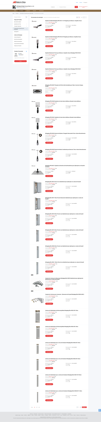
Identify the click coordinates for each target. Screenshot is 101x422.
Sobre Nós (28, 10)
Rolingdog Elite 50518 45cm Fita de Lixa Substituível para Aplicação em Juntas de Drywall (64, 213)
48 (39, 407)
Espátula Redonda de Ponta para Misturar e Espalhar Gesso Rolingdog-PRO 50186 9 (63, 69)
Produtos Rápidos (64, 413)
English (22, 415)
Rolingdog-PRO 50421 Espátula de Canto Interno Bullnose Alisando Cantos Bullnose (63, 117)
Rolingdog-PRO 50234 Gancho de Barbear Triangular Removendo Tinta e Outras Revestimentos (65, 133)
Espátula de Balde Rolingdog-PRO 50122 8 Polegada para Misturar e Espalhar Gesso (63, 36)
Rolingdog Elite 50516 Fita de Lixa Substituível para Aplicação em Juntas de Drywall (63, 181)
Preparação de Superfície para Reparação (19, 29)
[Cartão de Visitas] (26, 51)
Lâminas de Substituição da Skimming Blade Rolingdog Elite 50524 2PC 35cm (61, 326)
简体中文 (25, 415)
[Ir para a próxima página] (86, 17)
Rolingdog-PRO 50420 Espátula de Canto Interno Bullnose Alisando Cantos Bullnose (63, 101)
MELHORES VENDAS (17, 21)
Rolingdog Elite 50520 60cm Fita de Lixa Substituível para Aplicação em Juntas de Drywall (64, 246)
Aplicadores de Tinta (17, 24)
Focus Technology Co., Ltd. (49, 417)
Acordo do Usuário (41, 413)
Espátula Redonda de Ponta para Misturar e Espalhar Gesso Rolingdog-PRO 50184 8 (63, 52)
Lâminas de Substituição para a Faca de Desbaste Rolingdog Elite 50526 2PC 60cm (62, 358)
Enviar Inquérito (49, 30)
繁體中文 (29, 415)
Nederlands (64, 415)
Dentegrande (16, 31)
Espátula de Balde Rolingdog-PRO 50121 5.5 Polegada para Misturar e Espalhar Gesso (63, 20)
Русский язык (54, 415)
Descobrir (34, 10)
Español (39, 415)
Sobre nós (31, 413)
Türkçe (74, 415)
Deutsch (43, 415)
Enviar (21, 61)
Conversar (21, 54)
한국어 (58, 415)
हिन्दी (68, 415)
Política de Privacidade (48, 413)
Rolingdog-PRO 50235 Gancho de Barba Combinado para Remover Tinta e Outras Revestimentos (65, 149)
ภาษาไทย (71, 415)
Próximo (84, 407)
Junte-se (80, 2)
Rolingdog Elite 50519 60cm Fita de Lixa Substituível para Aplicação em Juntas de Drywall (64, 230)
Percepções (69, 413)
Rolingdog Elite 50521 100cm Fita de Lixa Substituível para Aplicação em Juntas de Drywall (64, 262)
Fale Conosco (41, 10)
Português (46, 415)
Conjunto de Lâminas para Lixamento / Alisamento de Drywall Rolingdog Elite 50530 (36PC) (64, 294)
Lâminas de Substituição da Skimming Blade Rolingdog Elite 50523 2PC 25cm (61, 310)
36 (36, 407)
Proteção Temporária (17, 26)
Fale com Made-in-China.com (56, 413)
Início (15, 10)
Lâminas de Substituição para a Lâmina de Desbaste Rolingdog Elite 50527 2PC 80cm (63, 374)
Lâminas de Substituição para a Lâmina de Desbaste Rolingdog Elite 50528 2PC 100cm (63, 390)
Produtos (21, 10)
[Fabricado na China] (19, 2)
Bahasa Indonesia (83, 415)
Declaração (35, 413)
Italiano (50, 415)
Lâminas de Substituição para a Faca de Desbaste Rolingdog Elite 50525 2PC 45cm (62, 342)
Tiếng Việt (78, 415)
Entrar (77, 2)
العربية (61, 415)
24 (34, 407)
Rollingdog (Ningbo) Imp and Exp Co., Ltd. (25, 6)
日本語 (32, 415)
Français (36, 415)
